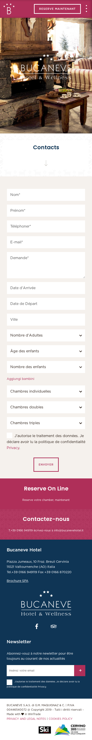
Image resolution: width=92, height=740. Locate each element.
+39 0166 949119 (22, 530)
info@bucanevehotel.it (69, 530)
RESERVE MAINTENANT (57, 9)
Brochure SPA (17, 581)
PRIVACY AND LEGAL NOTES (26, 719)
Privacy (13, 448)
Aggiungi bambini (20, 379)
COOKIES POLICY (61, 719)
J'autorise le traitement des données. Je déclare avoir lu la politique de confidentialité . (46, 442)
